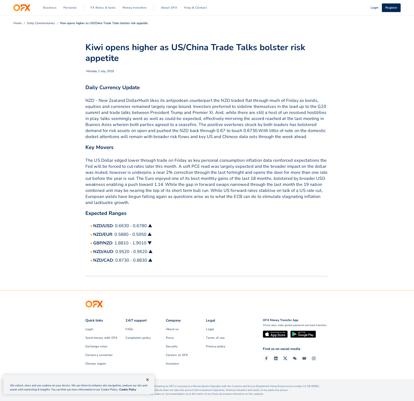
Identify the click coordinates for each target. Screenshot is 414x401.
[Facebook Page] (266, 358)
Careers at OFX (177, 355)
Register (391, 8)
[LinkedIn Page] (275, 358)
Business (49, 8)
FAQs (129, 329)
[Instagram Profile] (313, 358)
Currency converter (99, 355)
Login (89, 329)
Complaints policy (138, 338)
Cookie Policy (127, 390)
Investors (172, 364)
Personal (70, 8)
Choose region (95, 364)
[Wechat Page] (294, 358)
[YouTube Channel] (304, 358)
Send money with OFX (101, 338)
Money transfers (134, 8)
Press (170, 338)
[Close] (147, 379)
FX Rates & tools (103, 8)
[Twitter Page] (285, 358)
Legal (210, 329)
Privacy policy (215, 346)
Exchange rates (96, 346)
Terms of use (215, 338)
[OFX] (21, 7)
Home (17, 23)
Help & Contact (195, 8)
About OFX (169, 8)
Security (171, 346)
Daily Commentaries (41, 23)
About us (172, 329)
